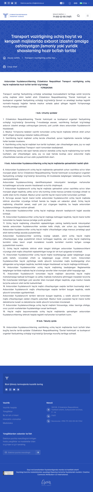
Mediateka (8, 423)
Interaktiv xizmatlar (12, 419)
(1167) (53, 415)
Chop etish (12, 66)
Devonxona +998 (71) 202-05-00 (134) (66, 421)
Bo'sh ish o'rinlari (11, 415)
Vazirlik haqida (10, 407)
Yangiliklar (8, 411)
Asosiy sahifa (13, 58)
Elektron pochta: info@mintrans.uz (32, 3)
